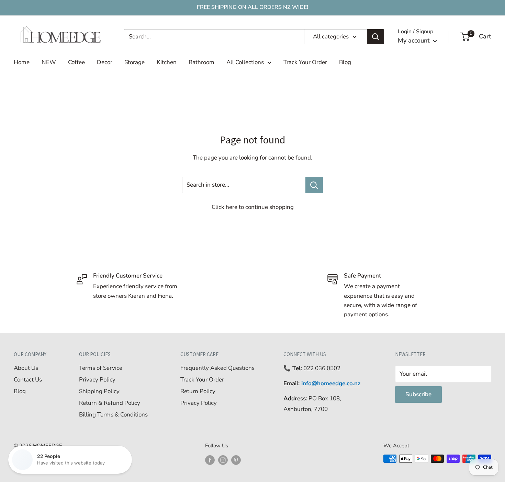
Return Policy (197, 391)
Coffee (76, 62)
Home (22, 62)
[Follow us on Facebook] (210, 460)
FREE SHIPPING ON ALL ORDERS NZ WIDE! (252, 7)
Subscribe (418, 394)
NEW (49, 62)
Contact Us (28, 380)
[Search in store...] (314, 185)
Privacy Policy (97, 380)
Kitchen (167, 62)
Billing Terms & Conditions (113, 415)
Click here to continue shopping (253, 207)
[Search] (375, 36)
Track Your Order (305, 62)
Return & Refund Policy (109, 403)
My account (414, 40)
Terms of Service (100, 368)
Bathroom (201, 62)
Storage (134, 62)
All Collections (245, 62)
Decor (104, 62)
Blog (345, 62)
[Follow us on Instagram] (223, 460)
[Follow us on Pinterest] (236, 460)
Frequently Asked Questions (217, 368)
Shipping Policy (99, 391)
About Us (26, 368)
